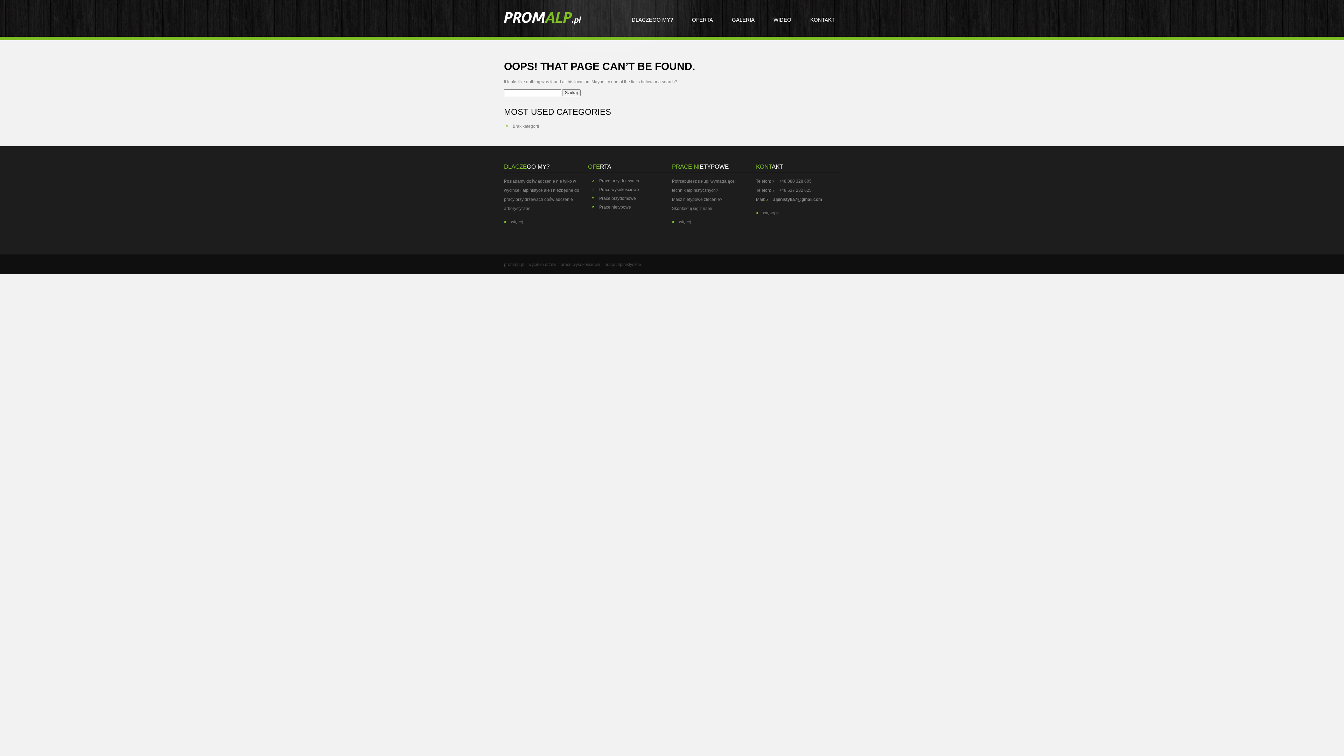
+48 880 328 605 (795, 181)
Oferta (702, 20)
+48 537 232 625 (795, 190)
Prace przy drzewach (619, 180)
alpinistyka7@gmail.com (797, 199)
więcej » (771, 212)
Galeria (743, 20)
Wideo (782, 20)
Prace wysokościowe (619, 189)
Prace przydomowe (617, 198)
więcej (517, 221)
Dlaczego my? (652, 20)
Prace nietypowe (615, 207)
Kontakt (822, 20)
